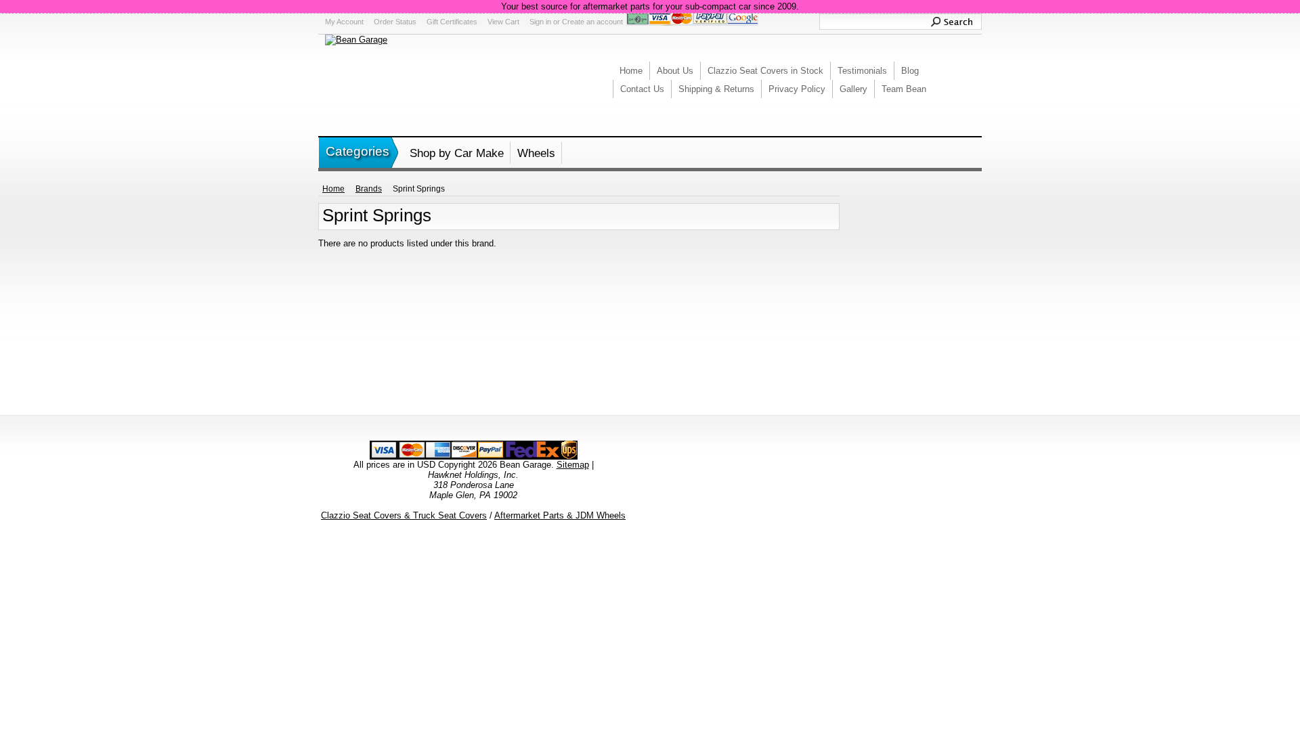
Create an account (592, 22)
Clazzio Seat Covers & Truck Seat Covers (404, 515)
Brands (368, 189)
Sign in (540, 22)
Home (333, 189)
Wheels (536, 153)
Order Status (395, 22)
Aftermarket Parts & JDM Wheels (560, 515)
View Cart (503, 22)
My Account (344, 22)
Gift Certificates (452, 22)
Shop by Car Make (457, 153)
